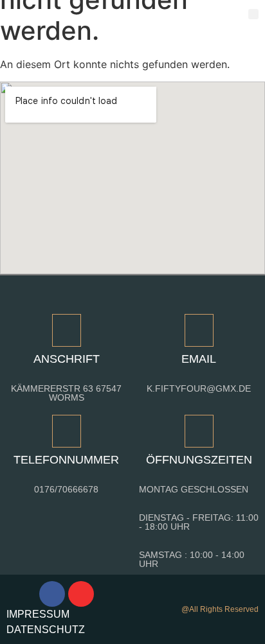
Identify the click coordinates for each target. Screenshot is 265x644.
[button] (253, 14)
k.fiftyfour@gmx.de (199, 388)
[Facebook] (52, 594)
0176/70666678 (66, 489)
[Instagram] (81, 594)
